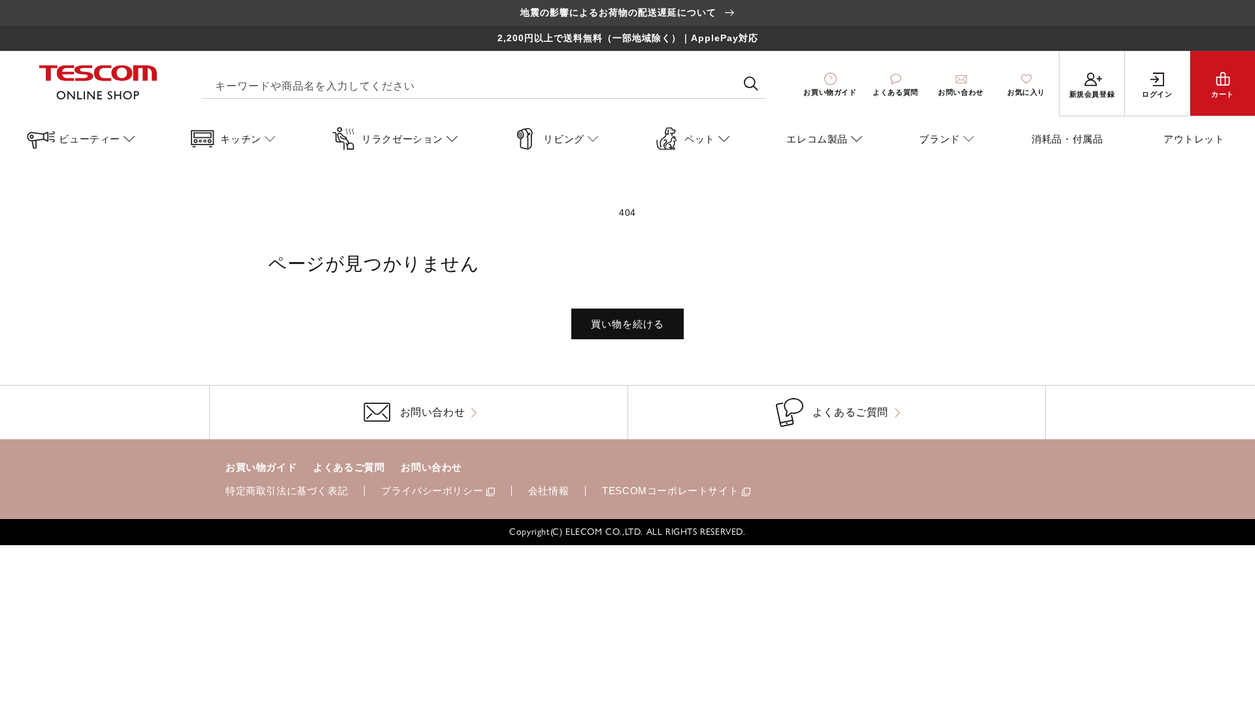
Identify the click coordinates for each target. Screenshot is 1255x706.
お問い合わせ (431, 467)
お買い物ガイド (261, 467)
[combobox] (483, 84)
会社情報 (548, 490)
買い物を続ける (627, 323)
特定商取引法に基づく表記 (287, 490)
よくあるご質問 (348, 467)
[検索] (751, 83)
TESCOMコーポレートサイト (670, 490)
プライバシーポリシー (432, 490)
